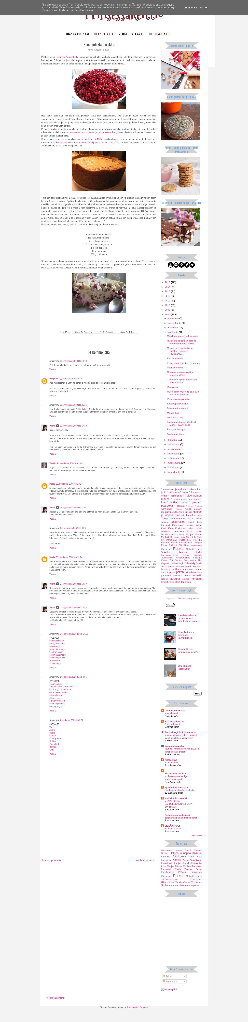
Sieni (199, 549)
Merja (52, 379)
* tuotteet (190, 506)
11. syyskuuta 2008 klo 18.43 (73, 361)
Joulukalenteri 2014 (181, 518)
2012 (168, 296)
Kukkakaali (180, 528)
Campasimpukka (174, 746)
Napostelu (191, 537)
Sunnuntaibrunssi (169, 555)
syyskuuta (173, 332)
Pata (189, 540)
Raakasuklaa (196, 545)
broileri (171, 566)
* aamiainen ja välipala (173, 489)
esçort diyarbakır (57, 704)
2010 (168, 305)
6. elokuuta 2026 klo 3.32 (71, 720)
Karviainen (177, 525)
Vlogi (123, 34)
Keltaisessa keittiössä (177, 815)
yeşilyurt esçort (56, 652)
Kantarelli (165, 525)
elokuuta (172, 439)
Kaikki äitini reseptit (176, 798)
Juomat (164, 522)
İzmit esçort (54, 660)
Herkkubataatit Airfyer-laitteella (180, 790)
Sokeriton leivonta (174, 552)
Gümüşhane (55, 738)
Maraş (52, 733)
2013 (168, 291)
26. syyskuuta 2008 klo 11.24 (69, 557)
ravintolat (177, 575)
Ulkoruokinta (183, 557)
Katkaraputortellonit (177, 403)
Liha (189, 531)
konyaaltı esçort (56, 641)
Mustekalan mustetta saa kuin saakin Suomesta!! (183, 393)
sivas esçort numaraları (60, 689)
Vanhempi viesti (145, 860)
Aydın (52, 730)
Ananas (179, 509)
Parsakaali (171, 540)
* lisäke (172, 502)
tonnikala (186, 582)
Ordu (51, 750)
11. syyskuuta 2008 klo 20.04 (69, 379)
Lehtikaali (165, 531)
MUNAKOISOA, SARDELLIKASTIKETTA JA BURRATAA (178, 804)
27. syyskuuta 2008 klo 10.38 (73, 607)
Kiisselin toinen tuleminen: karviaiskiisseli (186, 635)
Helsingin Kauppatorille (67, 57)
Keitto (199, 525)
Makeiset (180, 535)
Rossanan (61, 142)
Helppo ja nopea (180, 853)
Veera (52, 426)
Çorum (52, 736)
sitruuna (175, 578)
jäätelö (188, 566)
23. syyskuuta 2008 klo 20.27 (69, 484)
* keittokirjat (175, 495)
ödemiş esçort (55, 706)
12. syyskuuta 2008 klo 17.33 (73, 426)
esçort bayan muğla (58, 692)
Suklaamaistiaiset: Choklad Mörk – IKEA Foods (181, 423)
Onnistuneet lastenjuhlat (184, 667)
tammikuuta (174, 472)
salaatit (197, 575)
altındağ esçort (56, 695)
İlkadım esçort (55, 663)
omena (165, 572)
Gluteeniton (178, 511)
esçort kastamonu (57, 655)
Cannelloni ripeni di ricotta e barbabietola (182, 381)
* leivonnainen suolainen (185, 499)
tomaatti (196, 578)
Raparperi (165, 549)
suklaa (185, 578)
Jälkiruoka (178, 521)
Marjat (189, 534)
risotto (187, 575)
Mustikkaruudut (172, 713)
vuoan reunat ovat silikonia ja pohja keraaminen (91, 132)
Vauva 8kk (181, 560)
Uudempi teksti (51, 860)
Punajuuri (198, 543)
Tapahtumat (167, 558)
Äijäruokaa (171, 759)
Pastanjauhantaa (174, 721)
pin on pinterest (106, 332)
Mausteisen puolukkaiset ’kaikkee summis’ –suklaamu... (180, 351)
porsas (198, 572)
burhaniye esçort (57, 701)
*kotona (198, 506)
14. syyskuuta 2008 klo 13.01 (70, 463)
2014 (168, 286)
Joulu (164, 518)
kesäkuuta (173, 449)
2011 (168, 300)
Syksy (186, 555)
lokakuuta (173, 327)
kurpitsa (197, 566)
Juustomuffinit (171, 762)
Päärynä (173, 545)
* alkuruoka (193, 489)
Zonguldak (54, 744)
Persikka (197, 540)
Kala (199, 522)
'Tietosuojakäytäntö (55, 998)
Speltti (198, 552)
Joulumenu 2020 (173, 828)
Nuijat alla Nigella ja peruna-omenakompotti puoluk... (182, 342)
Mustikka (174, 537)
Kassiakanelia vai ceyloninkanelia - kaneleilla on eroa (187, 618)
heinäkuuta (174, 444)
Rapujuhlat (172, 387)
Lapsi (199, 528)
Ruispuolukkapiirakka (178, 399)
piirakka (189, 572)
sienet (164, 578)
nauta (199, 569)
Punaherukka (185, 542)
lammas (165, 569)
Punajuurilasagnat (176, 429)
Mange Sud (173, 413)
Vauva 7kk (167, 560)
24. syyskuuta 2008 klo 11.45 (73, 507)
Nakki (183, 537)
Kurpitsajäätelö (175, 358)
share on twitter (127, 332)
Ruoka (178, 549)
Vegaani (165, 563)
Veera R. (138, 34)
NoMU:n (98, 139)
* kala (184, 492)
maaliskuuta (174, 462)
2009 (168, 309)
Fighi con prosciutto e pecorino (183, 363)
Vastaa (52, 369)
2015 (168, 282)
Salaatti (190, 549)
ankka (164, 566)
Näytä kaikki (196, 835)
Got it (203, 7)
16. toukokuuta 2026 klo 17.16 (74, 634)
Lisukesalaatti (168, 534)
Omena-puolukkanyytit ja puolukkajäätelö (180, 373)
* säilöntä (179, 506)
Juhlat (198, 518)
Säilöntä (198, 555)
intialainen (180, 567)
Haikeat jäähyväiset (188, 598)
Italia (199, 515)
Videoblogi (177, 563)
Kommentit (171, 981)
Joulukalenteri (160, 34)
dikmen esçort (55, 698)
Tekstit (169, 976)
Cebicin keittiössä (175, 710)
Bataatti (198, 509)
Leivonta (178, 531)
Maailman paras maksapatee (182, 336)
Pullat (174, 542)
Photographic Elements (137, 1007)
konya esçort (55, 646)
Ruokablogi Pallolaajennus (180, 732)
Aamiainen (166, 508)
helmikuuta (174, 467)
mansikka (188, 569)
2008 (168, 314)
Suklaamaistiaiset (176, 434)
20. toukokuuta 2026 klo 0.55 (73, 677)
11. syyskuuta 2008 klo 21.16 (73, 405)
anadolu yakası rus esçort (61, 687)
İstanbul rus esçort (57, 649)
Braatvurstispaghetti (177, 408)
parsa (172, 572)
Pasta (182, 539)
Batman (53, 747)
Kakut (191, 522)
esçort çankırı (55, 684)
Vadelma (197, 558)
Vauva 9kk (196, 560)
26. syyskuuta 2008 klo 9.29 (73, 528)
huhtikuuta (174, 458)
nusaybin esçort (56, 643)
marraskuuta (175, 323)
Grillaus (188, 512)
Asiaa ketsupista (173, 724)
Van (51, 727)
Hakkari (53, 741)
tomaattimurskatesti (171, 582)
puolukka (166, 575)
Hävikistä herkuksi (185, 515)
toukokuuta (174, 453)
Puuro (164, 545)
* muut (183, 502)
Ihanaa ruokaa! (77, 34)
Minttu (198, 534)
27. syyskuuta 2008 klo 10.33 (73, 584)
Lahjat (191, 528)
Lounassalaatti (175, 417)
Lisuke (198, 531)
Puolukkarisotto (175, 367)
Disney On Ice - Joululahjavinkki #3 (188, 650)
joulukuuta (173, 318)
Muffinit (165, 537)
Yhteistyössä (193, 563)
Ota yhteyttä (104, 34)
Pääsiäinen (183, 545)
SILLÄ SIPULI (172, 825)
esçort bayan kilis (57, 658)
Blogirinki (166, 511)
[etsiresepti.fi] (169, 989)
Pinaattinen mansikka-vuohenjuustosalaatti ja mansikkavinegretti (176, 776)
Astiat (188, 509)
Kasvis (189, 525)
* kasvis (194, 492)
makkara (176, 569)
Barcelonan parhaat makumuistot (181, 817)
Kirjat (171, 528)
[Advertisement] (98, 830)
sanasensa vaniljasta (87, 142)
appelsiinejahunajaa (176, 787)
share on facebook (83, 332)
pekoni (180, 572)
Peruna (165, 542)
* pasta (194, 502)
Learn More (190, 7)
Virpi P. (52, 463)
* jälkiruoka (173, 492)
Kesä (164, 528)
